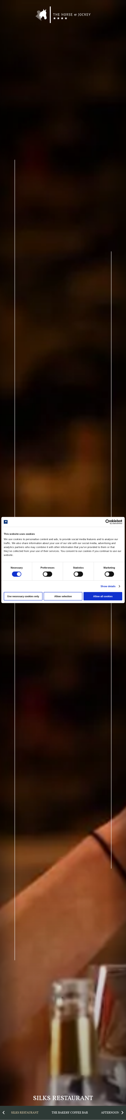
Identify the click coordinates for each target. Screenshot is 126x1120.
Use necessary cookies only (23, 596)
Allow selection (63, 596)
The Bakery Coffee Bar (70, 1113)
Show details (108, 586)
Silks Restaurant (25, 1113)
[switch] (47, 574)
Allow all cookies (103, 596)
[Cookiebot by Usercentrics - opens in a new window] (108, 521)
